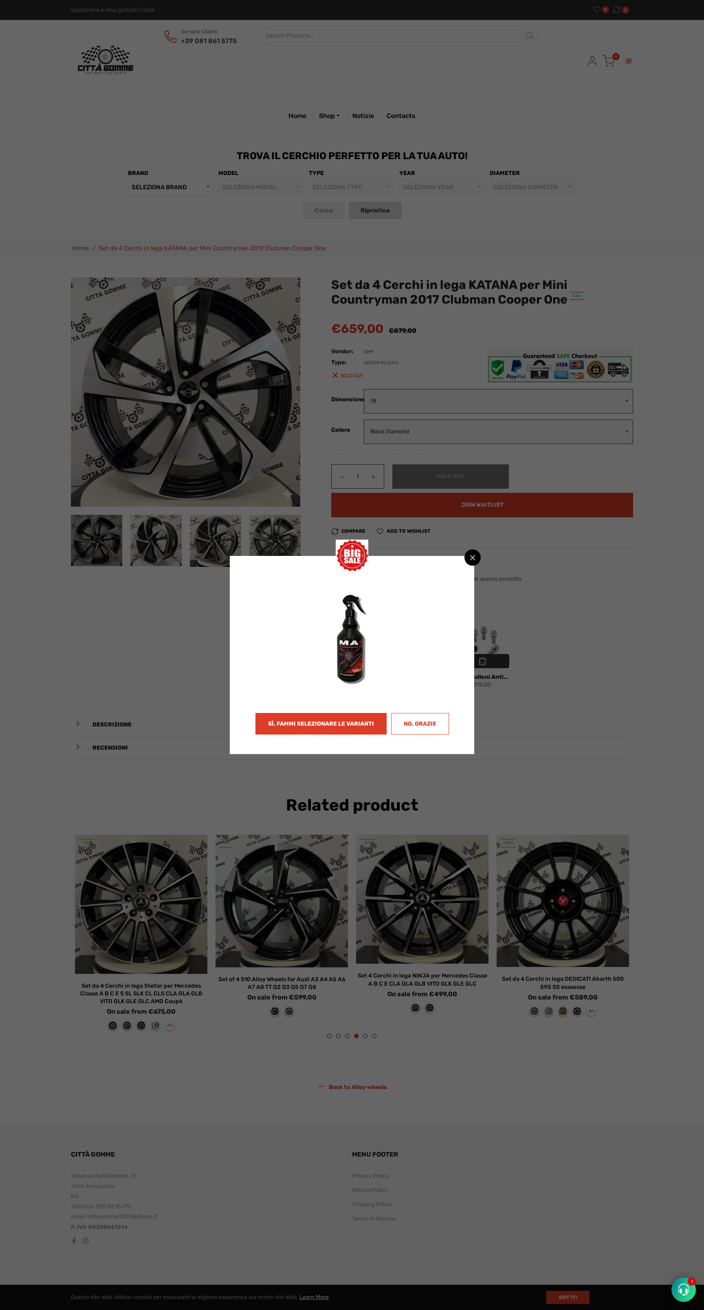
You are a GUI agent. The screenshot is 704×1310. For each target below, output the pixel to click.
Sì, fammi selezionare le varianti (321, 723)
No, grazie (420, 723)
